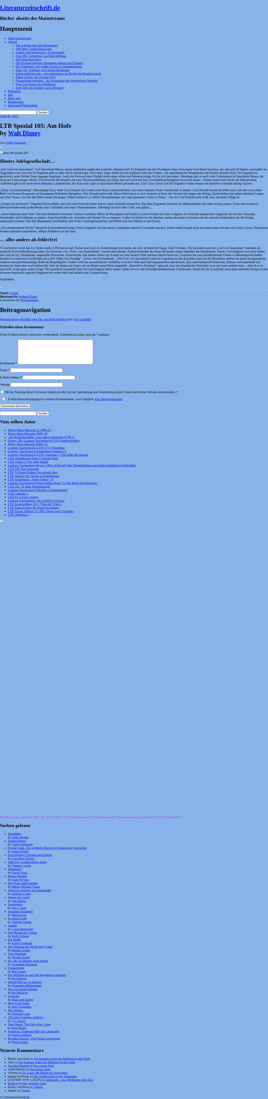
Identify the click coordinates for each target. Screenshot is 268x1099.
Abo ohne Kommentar (108, 399)
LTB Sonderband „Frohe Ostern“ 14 (30, 479)
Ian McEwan (20, 992)
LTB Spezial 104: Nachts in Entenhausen (33, 476)
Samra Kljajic (20, 851)
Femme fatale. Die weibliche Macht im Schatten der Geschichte (47, 848)
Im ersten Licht (17, 918)
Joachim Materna (18, 1065)
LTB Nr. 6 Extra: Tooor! (23, 497)
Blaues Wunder (17, 876)
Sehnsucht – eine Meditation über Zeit (69, 1080)
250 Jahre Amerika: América (25, 1017)
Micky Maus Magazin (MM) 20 (27, 433)
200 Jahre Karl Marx (28, 59)
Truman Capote (21, 865)
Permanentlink (29, 300)
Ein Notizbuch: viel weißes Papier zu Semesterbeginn (49, 66)
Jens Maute (19, 901)
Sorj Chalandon (21, 1006)
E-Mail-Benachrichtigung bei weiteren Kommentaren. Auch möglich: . (65, 399)
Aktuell (12, 42)
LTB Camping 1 (18, 493)
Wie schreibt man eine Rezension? (37, 45)
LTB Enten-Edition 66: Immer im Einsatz (33, 507)
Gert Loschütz (82, 319)
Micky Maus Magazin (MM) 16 (27, 444)
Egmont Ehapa (28, 296)
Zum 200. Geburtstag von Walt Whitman (41, 56)
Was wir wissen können (22, 989)
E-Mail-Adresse (11, 377)
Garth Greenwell (22, 844)
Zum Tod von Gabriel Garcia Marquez (40, 87)
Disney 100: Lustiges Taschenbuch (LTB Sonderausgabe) (43, 440)
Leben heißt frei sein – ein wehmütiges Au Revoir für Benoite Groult (58, 73)
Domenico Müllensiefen (27, 985)
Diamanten (14, 869)
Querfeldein (15, 904)
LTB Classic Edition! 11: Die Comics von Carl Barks (41, 511)
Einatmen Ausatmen (20, 911)
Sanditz (12, 925)
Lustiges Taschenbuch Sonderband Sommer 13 (37, 451)
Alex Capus (19, 908)
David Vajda (19, 872)
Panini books (20, 1042)
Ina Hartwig (19, 978)
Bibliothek (14, 91)
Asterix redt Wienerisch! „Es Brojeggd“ (40, 52)
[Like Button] (1, 147)
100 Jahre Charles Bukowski (33, 49)
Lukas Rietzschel (22, 929)
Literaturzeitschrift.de (30, 7)
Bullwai (13, 1083)
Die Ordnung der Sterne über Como (30, 946)
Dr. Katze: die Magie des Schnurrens (45, 1072)
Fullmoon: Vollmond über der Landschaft (33, 1031)
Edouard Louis (21, 1013)
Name (5, 370)
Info (10, 94)
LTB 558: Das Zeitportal (23, 469)
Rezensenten (16, 102)
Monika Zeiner (21, 950)
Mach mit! (14, 98)
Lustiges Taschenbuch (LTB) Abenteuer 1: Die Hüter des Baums (48, 454)
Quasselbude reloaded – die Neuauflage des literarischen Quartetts (57, 80)
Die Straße (14, 939)
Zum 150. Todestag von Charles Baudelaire (43, 70)
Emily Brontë (20, 837)
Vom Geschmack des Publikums (36, 84)
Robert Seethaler (22, 943)
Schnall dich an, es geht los (24, 982)
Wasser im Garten (19, 897)
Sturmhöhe (14, 833)
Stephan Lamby (21, 893)
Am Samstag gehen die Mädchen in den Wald (61, 1058)
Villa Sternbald (17, 953)
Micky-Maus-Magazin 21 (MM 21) (30, 430)
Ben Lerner (19, 971)
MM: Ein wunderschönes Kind (27, 862)
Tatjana (38, 1087)
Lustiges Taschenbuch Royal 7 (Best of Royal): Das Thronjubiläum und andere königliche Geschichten (72, 465)
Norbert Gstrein (21, 922)
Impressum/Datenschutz (22, 105)
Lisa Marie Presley (23, 858)
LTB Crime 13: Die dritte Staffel (28, 462)
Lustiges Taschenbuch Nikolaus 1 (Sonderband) (37, 490)
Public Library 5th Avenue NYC (36, 77)
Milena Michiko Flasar (26, 886)
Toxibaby (14, 996)
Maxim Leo (19, 915)
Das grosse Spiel (44, 1065)
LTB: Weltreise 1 (18, 514)
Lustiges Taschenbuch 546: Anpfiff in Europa (36, 500)
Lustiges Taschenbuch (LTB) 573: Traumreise (36, 447)
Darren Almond (21, 1035)
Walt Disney (24, 132)
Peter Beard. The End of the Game (29, 1024)
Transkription (16, 968)
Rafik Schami (20, 936)
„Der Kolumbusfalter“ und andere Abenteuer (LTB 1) (41, 437)
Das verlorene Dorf (34, 1083)
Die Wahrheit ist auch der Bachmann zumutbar (37, 975)
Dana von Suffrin (22, 999)
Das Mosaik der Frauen (22, 932)
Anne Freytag (20, 879)
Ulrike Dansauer (15, 142)
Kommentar (8, 363)
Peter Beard (19, 1028)
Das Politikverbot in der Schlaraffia (55, 1076)
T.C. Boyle (19, 1021)
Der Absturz (15, 1010)
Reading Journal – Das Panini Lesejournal (34, 1038)
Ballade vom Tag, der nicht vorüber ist (34, 319)
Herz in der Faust (18, 1003)
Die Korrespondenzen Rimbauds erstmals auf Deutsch (49, 63)
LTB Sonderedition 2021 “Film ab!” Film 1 (35, 504)
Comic (14, 293)
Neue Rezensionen (19, 38)
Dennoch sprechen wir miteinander (29, 890)
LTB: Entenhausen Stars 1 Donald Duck (33, 458)
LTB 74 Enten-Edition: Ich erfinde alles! (33, 472)
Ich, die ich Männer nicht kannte (28, 961)
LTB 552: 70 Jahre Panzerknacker (29, 486)
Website (5, 384)
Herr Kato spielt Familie (23, 883)
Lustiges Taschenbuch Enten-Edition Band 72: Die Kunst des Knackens (52, 483)
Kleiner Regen (17, 841)
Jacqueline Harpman (24, 964)
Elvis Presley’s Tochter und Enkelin (30, 855)
